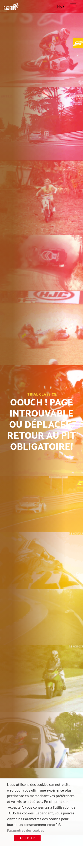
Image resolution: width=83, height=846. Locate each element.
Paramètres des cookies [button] (25, 830)
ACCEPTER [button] (27, 838)
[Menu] (73, 5)
